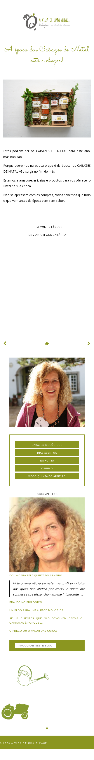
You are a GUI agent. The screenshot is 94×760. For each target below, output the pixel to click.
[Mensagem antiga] (89, 343)
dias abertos (47, 452)
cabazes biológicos (47, 445)
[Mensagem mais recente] (5, 343)
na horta (47, 460)
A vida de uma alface (29, 743)
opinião (47, 468)
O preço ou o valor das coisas (33, 630)
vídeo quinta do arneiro (47, 476)
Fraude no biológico (25, 602)
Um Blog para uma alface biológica (36, 610)
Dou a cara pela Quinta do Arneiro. (36, 575)
